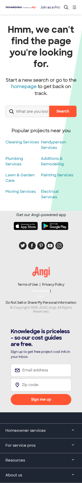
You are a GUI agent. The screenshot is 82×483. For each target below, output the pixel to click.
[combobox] (27, 115)
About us (13, 475)
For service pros (20, 445)
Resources (15, 460)
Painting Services (57, 175)
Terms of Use (28, 284)
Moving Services (20, 191)
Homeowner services (25, 430)
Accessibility (40, 293)
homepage (24, 86)
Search (62, 111)
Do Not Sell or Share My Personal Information (41, 303)
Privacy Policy (53, 284)
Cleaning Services (22, 142)
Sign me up (41, 399)
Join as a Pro (50, 7)
